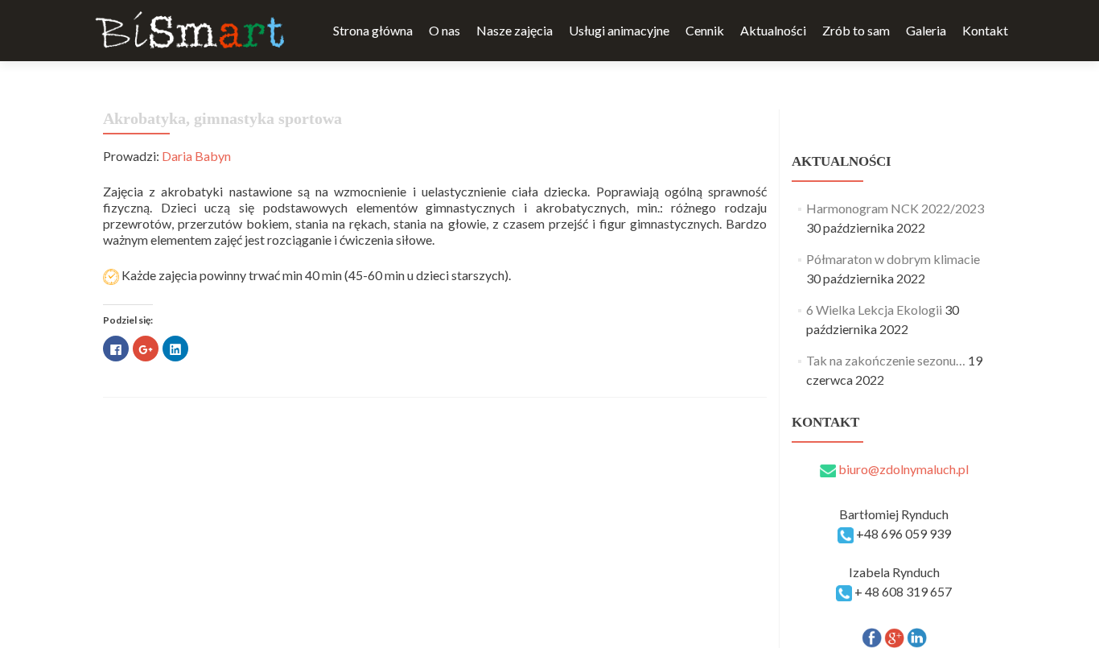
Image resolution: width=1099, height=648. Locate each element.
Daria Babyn (196, 155)
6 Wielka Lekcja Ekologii (874, 309)
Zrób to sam (856, 30)
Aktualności (773, 30)
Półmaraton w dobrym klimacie (893, 258)
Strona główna (373, 30)
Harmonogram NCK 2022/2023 (895, 208)
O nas (444, 30)
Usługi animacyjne (619, 30)
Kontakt (985, 30)
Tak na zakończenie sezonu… (885, 360)
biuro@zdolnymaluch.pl (902, 469)
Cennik (704, 30)
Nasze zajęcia (514, 30)
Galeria (926, 30)
